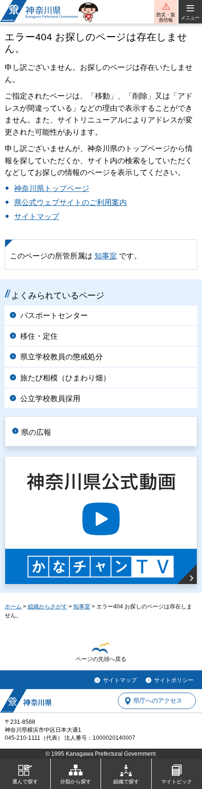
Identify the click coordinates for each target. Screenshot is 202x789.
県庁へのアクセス (157, 701)
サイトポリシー (174, 680)
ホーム (13, 606)
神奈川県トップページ (51, 188)
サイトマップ (36, 216)
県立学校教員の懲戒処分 (61, 357)
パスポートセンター (54, 315)
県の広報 (36, 432)
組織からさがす (47, 606)
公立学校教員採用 (50, 398)
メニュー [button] (190, 17)
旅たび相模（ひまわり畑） (65, 378)
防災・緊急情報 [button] (165, 17)
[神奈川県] (26, 701)
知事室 (105, 256)
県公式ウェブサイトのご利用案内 (70, 202)
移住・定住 (39, 336)
